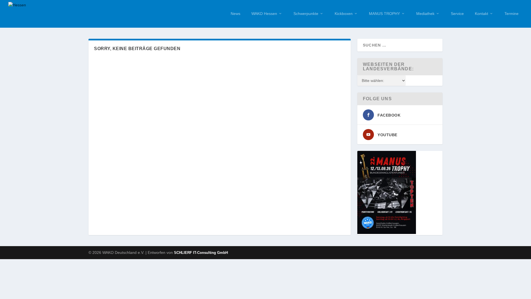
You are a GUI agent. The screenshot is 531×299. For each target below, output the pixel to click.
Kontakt (481, 13)
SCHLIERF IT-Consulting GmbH (201, 253)
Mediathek (425, 13)
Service (457, 13)
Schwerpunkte (305, 13)
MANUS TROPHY (384, 13)
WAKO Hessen (264, 13)
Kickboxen (344, 13)
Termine (511, 13)
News (235, 13)
